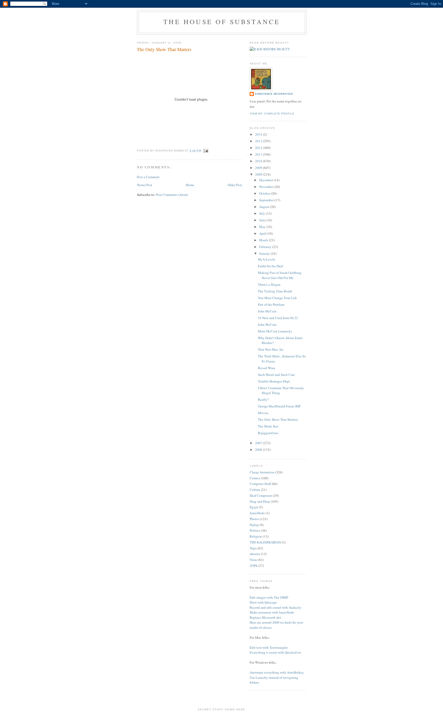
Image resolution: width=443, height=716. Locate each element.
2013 (259, 141)
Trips (253, 548)
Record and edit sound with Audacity (275, 607)
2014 (259, 134)
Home (190, 185)
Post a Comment (148, 177)
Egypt (254, 507)
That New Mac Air (270, 349)
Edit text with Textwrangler (269, 647)
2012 (259, 147)
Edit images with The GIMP (269, 597)
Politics (255, 530)
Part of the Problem (271, 304)
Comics (255, 478)
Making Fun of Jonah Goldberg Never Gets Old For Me (279, 275)
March (264, 240)
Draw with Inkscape (263, 602)
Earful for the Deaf (270, 266)
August (264, 206)
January (265, 253)
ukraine (255, 553)
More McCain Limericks (275, 331)
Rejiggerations (268, 433)
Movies (263, 412)
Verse (253, 559)
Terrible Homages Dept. (274, 381)
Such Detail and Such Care (276, 374)
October (265, 193)
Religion (256, 536)
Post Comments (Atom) (172, 194)
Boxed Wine (266, 368)
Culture (255, 489)
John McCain (267, 311)
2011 (259, 154)
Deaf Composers (261, 495)
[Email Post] (205, 150)
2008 (259, 174)
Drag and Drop (260, 501)
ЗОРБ (253, 565)
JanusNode (257, 513)
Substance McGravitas (274, 93)
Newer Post (144, 185)
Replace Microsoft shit (265, 617)
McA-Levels (266, 259)
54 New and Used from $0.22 (278, 318)
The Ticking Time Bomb (275, 291)
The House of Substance (221, 21)
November (266, 186)
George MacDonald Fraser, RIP (279, 406)
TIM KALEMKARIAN (265, 542)
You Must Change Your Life (277, 297)
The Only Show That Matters (278, 419)
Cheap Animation (262, 472)
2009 (259, 167)
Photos (254, 519)
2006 (259, 449)
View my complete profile (272, 113)
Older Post (235, 185)
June (262, 220)
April (263, 233)
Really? (263, 399)
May (262, 226)
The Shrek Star (268, 426)
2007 (259, 443)
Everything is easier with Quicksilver (275, 652)
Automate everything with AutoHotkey (277, 672)
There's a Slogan (269, 284)
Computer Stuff (260, 483)
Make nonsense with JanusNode (272, 612)
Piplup (254, 524)
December (266, 180)
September (267, 200)
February (265, 246)
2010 (259, 161)
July (262, 213)
